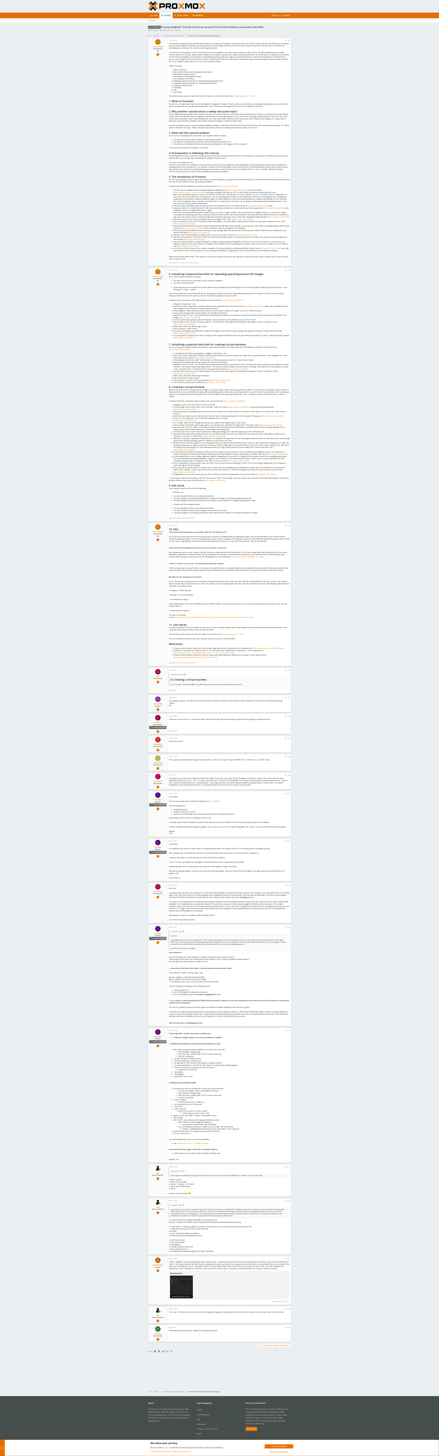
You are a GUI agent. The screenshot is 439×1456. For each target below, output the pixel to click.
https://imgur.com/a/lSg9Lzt (228, 186)
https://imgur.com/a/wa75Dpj (180, 349)
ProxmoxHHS (154, 30)
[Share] (285, 40)
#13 (288, 927)
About (199, 1433)
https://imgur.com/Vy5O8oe (194, 239)
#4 (289, 670)
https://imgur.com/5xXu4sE (253, 306)
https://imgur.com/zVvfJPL (265, 474)
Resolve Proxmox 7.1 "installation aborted (192, 1143)
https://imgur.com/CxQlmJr (238, 369)
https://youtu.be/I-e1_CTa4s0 (244, 96)
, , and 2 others (185, 263)
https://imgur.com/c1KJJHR (183, 449)
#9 (289, 775)
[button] (189, 15)
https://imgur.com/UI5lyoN (242, 219)
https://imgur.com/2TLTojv (215, 382)
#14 (288, 1030)
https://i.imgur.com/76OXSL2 (236, 190)
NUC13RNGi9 (213, 801)
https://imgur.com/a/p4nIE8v (234, 401)
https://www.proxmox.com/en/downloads (189, 192)
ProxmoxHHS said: (177, 674)
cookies (166, 1448)
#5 (289, 698)
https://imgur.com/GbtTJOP (239, 407)
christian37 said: (176, 931)
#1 (289, 40)
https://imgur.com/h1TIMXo (246, 235)
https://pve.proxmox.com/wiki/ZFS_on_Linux (247, 557)
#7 (289, 738)
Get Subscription (203, 1414)
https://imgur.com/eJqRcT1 (184, 337)
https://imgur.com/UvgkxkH (184, 324)
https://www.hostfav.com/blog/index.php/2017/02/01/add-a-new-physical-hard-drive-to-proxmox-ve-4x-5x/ (214, 617)
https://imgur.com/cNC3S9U (278, 217)
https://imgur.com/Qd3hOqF (214, 436)
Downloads (201, 1424)
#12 (288, 885)
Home (199, 1410)
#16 (288, 1201)
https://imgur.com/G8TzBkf (188, 246)
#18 (288, 1309)
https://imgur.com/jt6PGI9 (189, 317)
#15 (288, 1167)
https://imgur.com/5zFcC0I (269, 248)
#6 (289, 716)
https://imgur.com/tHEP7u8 (256, 206)
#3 (289, 526)
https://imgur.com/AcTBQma (184, 420)
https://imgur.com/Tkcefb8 (219, 380)
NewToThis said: (176, 1171)
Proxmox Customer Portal (207, 1429)
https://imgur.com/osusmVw (184, 409)
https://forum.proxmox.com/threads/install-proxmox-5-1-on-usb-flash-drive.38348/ (203, 653)
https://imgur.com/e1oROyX (184, 472)
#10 (288, 794)
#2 (289, 270)
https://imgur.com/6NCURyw (277, 454)
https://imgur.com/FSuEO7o (184, 373)
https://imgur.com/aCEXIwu (238, 461)
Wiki (198, 1419)
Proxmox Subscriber (159, 727)
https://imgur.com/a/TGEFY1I (233, 300)
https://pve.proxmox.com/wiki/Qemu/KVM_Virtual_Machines (195, 657)
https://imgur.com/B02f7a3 (274, 208)
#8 (289, 757)
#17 (288, 1259)
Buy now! (252, 1429)
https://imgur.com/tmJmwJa (184, 224)
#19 (288, 1327)
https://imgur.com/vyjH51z (191, 228)
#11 (288, 841)
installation (177, 30)
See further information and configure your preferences (170, 1451)
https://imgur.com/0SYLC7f (184, 333)
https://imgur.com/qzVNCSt (205, 358)
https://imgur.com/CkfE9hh (214, 480)
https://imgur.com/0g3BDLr (198, 233)
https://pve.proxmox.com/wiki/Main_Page (268, 648)
